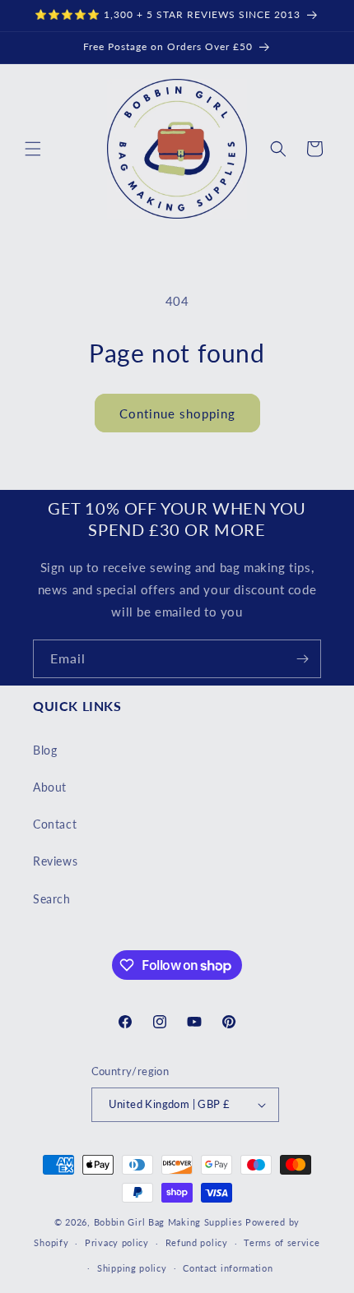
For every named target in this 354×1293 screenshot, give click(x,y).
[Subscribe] (302, 659)
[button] (33, 149)
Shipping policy (132, 1268)
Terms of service (281, 1242)
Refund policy (196, 1242)
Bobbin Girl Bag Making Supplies (168, 1222)
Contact (55, 824)
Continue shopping (177, 413)
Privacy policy (117, 1242)
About (50, 787)
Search (52, 899)
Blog (45, 750)
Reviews (55, 861)
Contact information (227, 1268)
